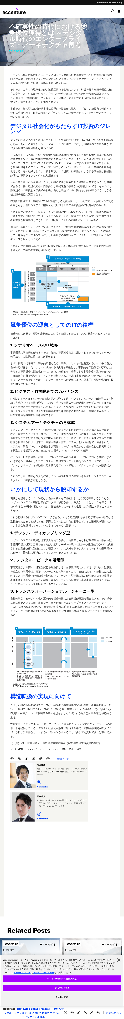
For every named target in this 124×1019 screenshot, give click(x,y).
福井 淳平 (10, 949)
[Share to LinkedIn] (34, 758)
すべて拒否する (62, 988)
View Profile (42, 786)
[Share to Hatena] (12, 758)
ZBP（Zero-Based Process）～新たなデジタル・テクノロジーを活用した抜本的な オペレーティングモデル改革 (34, 1013)
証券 (71, 749)
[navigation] (119, 11)
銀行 (79, 749)
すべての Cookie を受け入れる (62, 979)
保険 (64, 749)
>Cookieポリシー (22, 972)
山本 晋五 (72, 949)
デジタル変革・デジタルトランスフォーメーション (34, 749)
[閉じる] (118, 960)
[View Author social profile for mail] (39, 781)
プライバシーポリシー (43, 972)
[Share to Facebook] (27, 758)
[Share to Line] (20, 758)
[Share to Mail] (48, 758)
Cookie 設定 (62, 997)
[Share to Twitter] (41, 758)
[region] (62, 980)
